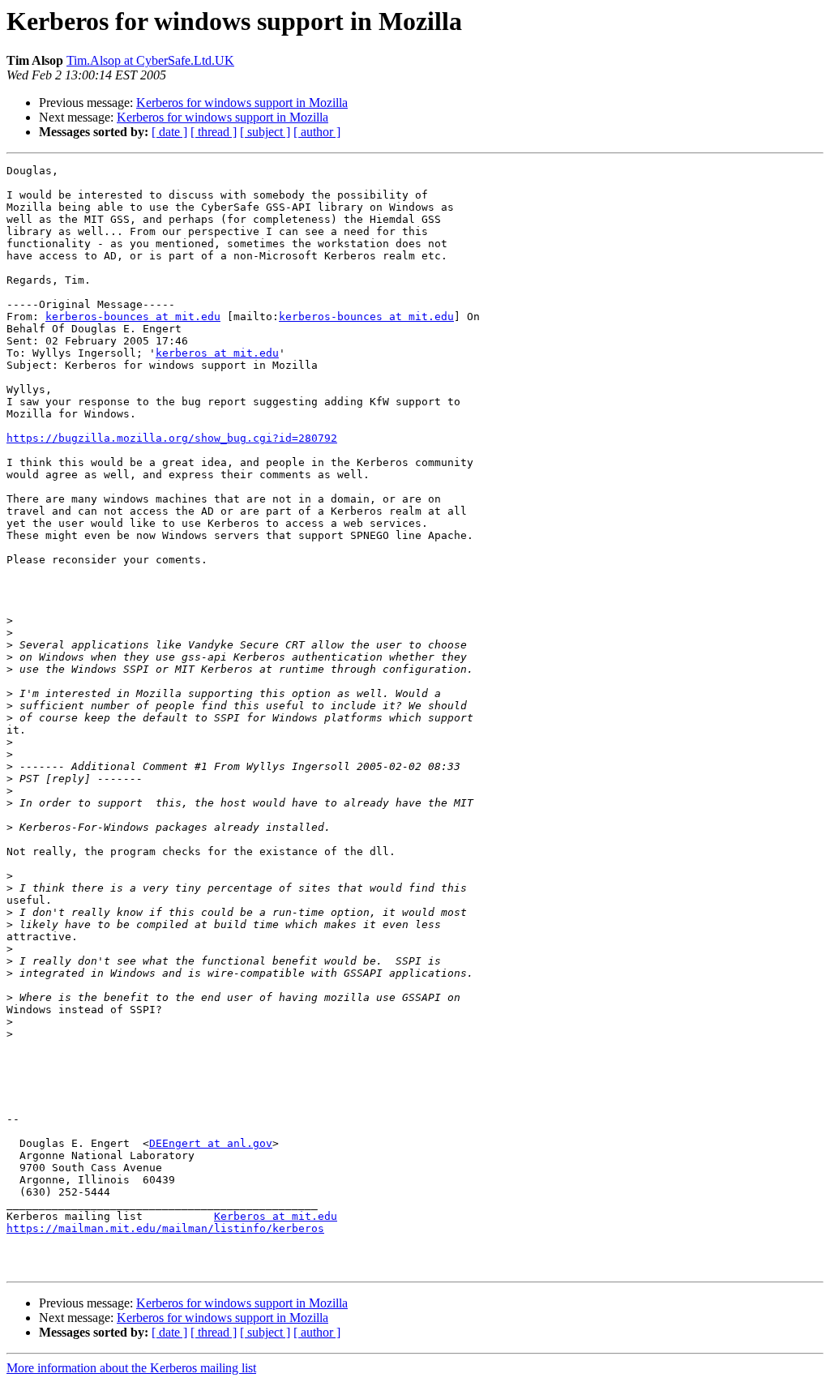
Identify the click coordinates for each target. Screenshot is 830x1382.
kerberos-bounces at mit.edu (132, 316)
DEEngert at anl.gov (210, 1143)
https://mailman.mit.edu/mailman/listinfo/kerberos (165, 1228)
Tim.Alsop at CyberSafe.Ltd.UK (150, 60)
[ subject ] (265, 132)
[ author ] (316, 132)
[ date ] (169, 132)
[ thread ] (213, 132)
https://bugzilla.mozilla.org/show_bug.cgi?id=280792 (171, 438)
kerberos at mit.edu (217, 353)
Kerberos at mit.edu (275, 1216)
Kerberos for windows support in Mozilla (242, 102)
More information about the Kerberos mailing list (131, 1368)
